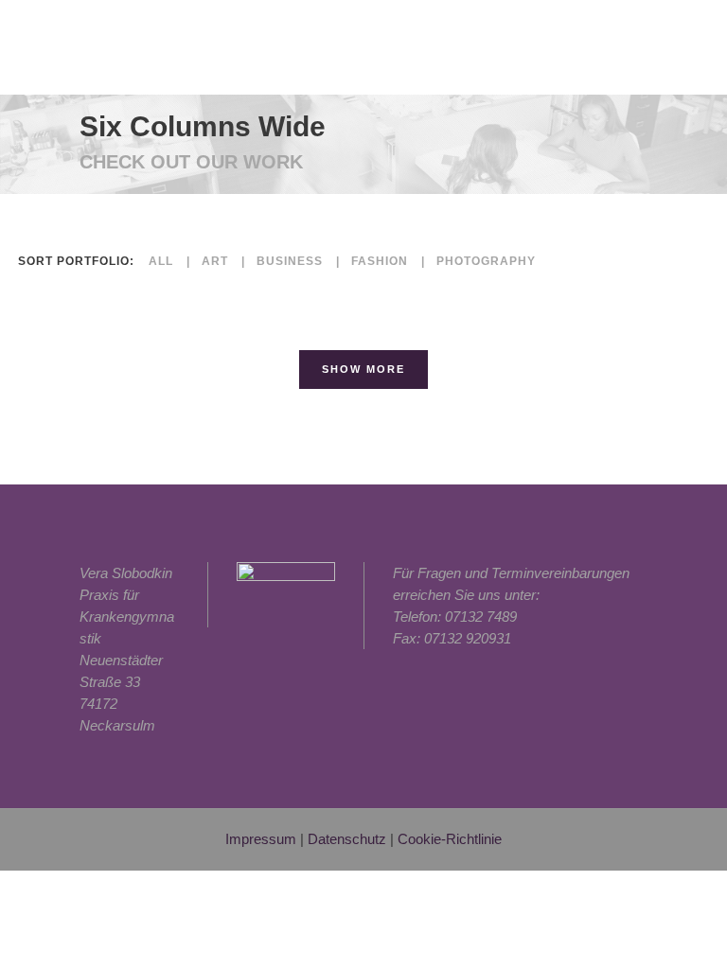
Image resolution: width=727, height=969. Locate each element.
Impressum (260, 839)
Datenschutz (347, 839)
